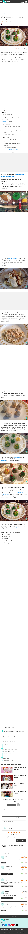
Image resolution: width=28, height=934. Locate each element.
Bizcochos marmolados (19, 737)
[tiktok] (17, 925)
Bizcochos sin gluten (7, 737)
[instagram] (9, 925)
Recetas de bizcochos (13, 528)
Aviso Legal (23, 929)
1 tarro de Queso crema (11, 129)
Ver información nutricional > (14, 150)
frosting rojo (17, 457)
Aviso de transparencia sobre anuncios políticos (10, 932)
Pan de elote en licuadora (8, 751)
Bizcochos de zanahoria (8, 731)
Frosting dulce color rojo (11, 148)
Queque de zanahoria (8, 760)
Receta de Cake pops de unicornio (20, 768)
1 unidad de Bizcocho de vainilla (13, 127)
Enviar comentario (20, 841)
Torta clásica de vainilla (8, 756)
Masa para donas (7, 754)
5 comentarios (19, 21)
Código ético (22, 932)
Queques (7, 734)
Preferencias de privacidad (19, 931)
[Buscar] (26, 2)
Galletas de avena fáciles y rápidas (10, 745)
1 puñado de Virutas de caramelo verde (12, 141)
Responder (3, 862)
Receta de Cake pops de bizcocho (20, 776)
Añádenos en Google (22, 48)
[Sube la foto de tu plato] (18, 805)
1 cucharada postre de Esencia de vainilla (12, 132)
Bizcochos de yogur (20, 731)
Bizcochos (12, 14)
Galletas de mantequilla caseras (10, 749)
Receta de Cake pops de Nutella (20, 792)
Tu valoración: (13, 834)
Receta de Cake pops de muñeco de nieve (12, 175)
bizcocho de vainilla (12, 259)
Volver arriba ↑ (14, 916)
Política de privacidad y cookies (7, 931)
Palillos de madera (9, 135)
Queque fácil (6, 758)
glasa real (3, 461)
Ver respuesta (4, 873)
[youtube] (11, 925)
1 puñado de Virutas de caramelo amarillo (12, 144)
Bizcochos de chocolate (16, 734)
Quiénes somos (17, 929)
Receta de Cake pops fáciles (19, 784)
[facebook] (3, 925)
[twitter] (6, 925)
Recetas (2, 14)
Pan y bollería (6, 14)
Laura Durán (6, 24)
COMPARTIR (22, 2)
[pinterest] (14, 925)
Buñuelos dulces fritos (8, 747)
